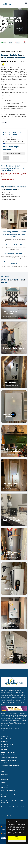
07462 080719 (18, 61)
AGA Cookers (4, 749)
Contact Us (3, 782)
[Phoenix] (14, 708)
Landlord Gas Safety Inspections (11, 656)
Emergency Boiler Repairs (13, 348)
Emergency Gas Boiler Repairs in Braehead (12, 28)
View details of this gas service (10, 316)
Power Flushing (4, 763)
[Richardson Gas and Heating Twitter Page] (10, 815)
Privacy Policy (4, 785)
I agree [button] (16, 836)
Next (6, 158)
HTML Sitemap (4, 787)
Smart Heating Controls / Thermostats (10, 765)
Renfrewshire (8, 27)
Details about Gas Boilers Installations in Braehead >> (14, 173)
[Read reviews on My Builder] (4, 837)
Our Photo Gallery (5, 779)
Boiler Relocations (10, 623)
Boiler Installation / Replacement (8, 738)
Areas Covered (4, 774)
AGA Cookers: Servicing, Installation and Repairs (13, 450)
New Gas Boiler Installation (9, 415)
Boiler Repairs (8, 589)
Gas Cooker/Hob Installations (10, 312)
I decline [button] (17, 838)
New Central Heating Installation (11, 484)
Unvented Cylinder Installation (8, 752)
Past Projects (4, 777)
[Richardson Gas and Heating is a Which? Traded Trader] (24, 42)
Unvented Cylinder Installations (10, 553)
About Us (3, 771)
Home (2, 27)
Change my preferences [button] (16, 840)
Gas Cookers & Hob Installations (9, 755)
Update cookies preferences (8, 790)
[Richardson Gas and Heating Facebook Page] (7, 815)
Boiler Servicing (9, 382)
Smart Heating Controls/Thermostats (12, 519)
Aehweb (17, 730)
